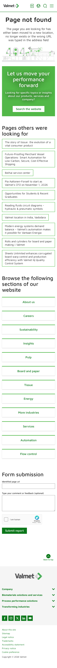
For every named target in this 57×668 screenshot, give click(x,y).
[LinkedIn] (23, 618)
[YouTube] (30, 618)
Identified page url (11, 481)
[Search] (45, 6)
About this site (9, 629)
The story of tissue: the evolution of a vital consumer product (28, 144)
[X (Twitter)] (17, 618)
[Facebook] (4, 618)
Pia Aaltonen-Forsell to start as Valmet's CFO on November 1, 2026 (26, 183)
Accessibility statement (13, 644)
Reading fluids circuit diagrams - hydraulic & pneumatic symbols (24, 207)
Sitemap (6, 633)
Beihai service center (17, 172)
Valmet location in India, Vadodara (25, 217)
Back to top (48, 559)
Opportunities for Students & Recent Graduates (26, 195)
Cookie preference (10, 652)
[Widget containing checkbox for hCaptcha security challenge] (22, 519)
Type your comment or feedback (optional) (23, 493)
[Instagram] (11, 618)
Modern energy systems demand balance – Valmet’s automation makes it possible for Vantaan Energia (28, 229)
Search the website (28, 109)
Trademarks (7, 641)
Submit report (14, 530)
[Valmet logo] (15, 6)
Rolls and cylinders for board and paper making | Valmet (28, 243)
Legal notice (8, 637)
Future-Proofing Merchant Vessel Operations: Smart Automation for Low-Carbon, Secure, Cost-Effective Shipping (26, 159)
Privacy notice (9, 648)
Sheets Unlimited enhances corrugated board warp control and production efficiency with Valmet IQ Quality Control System (28, 258)
